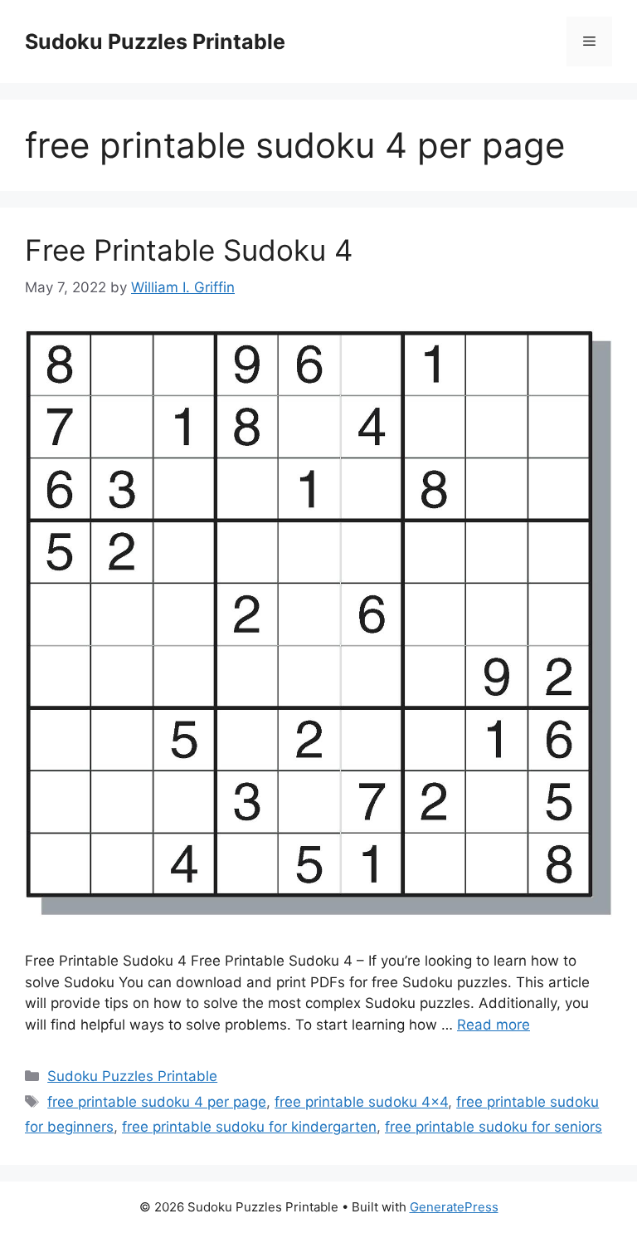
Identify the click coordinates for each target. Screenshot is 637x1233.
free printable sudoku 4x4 (361, 1102)
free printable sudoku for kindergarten (249, 1126)
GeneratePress (454, 1207)
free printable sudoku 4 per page (156, 1102)
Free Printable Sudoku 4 (189, 249)
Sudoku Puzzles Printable (155, 41)
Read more (493, 1024)
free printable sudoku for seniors (493, 1126)
